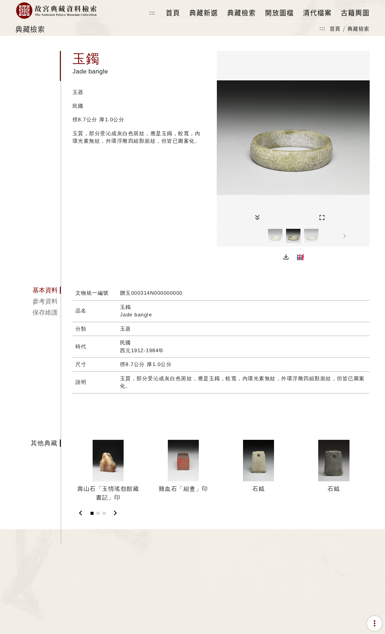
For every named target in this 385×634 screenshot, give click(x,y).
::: (152, 12)
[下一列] (365, 236)
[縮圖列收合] (257, 218)
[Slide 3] (104, 513)
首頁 (335, 28)
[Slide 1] (92, 513)
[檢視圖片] (275, 236)
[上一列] (221, 236)
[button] (286, 257)
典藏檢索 (358, 28)
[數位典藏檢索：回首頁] (56, 11)
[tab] (38, 290)
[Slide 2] (98, 513)
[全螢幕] (322, 218)
